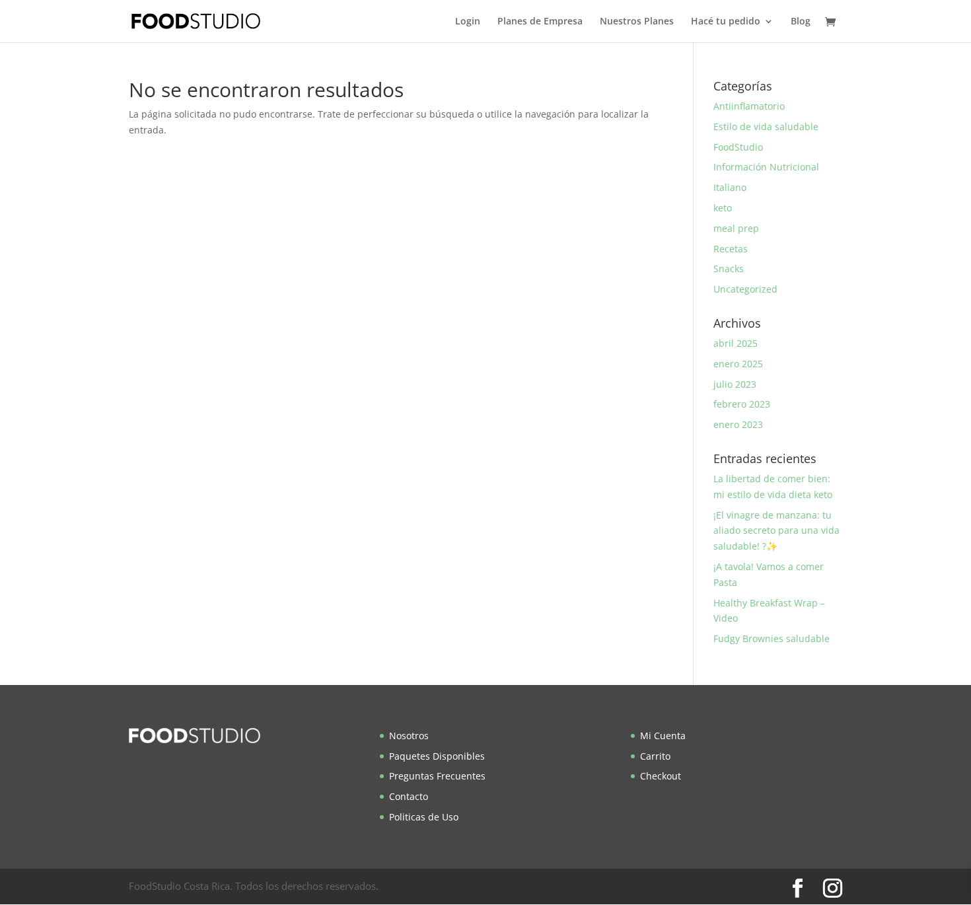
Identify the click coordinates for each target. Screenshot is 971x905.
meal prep (736, 228)
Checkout (660, 776)
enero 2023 (738, 424)
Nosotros (409, 735)
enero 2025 (738, 363)
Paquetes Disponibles (437, 756)
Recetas (730, 248)
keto (722, 207)
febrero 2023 (741, 404)
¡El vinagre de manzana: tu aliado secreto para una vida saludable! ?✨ (776, 531)
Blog (800, 22)
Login (467, 22)
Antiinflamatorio (749, 106)
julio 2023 (734, 384)
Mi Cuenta (663, 735)
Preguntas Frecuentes (437, 776)
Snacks (728, 268)
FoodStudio (738, 147)
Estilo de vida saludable (765, 126)
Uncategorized (745, 289)
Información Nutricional (766, 167)
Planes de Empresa (540, 22)
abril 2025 (735, 343)
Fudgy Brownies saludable (771, 638)
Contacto (408, 796)
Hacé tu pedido (725, 22)
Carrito (655, 756)
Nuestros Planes (637, 22)
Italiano (729, 187)
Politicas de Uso (423, 817)
